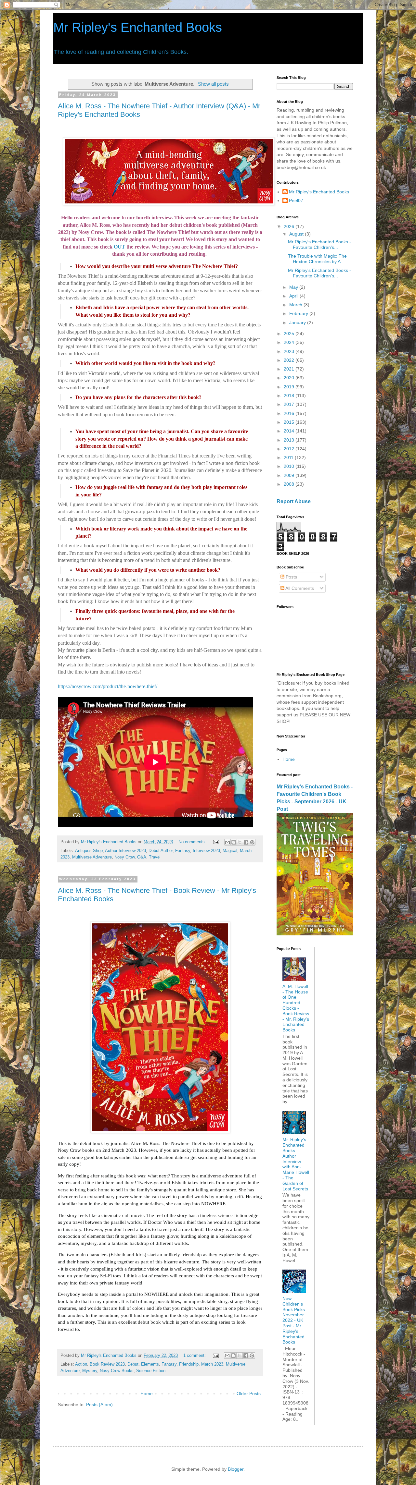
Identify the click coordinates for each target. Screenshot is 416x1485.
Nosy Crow (124, 857)
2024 (289, 342)
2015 (289, 422)
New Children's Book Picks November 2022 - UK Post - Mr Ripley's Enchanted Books (293, 1320)
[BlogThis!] (233, 842)
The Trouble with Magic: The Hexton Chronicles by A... (317, 258)
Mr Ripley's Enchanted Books (137, 27)
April (294, 295)
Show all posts (213, 84)
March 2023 (212, 1364)
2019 (289, 386)
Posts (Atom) (99, 1404)
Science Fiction (150, 1371)
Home (146, 1393)
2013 (289, 440)
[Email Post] (215, 842)
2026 (289, 226)
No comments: (192, 842)
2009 (289, 475)
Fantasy (182, 850)
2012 (289, 448)
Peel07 (296, 200)
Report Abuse (294, 501)
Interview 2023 (206, 850)
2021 (289, 368)
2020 (289, 377)
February (299, 313)
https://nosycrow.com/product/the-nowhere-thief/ (107, 686)
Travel (155, 857)
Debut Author (161, 850)
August (297, 234)
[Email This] (227, 842)
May (294, 287)
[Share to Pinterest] (252, 842)
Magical (230, 850)
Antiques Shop (89, 850)
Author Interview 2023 (125, 850)
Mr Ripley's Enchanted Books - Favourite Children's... (319, 244)
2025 (289, 333)
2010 (289, 466)
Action (81, 1364)
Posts (290, 576)
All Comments (299, 588)
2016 (289, 413)
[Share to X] (240, 842)
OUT (119, 247)
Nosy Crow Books (117, 1371)
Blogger (235, 1469)
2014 (289, 430)
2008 (289, 484)
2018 (289, 395)
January (298, 322)
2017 (289, 404)
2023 (289, 351)
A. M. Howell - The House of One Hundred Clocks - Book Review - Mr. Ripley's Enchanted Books (295, 1008)
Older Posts (249, 1393)
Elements (150, 1364)
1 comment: (195, 1355)
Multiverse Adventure (92, 857)
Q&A (141, 857)
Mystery (89, 1371)
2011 (289, 457)
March (296, 304)
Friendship (189, 1364)
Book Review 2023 (107, 1364)
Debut (132, 1364)
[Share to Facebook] (246, 842)
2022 (289, 360)
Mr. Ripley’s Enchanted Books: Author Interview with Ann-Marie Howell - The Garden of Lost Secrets (295, 1164)
